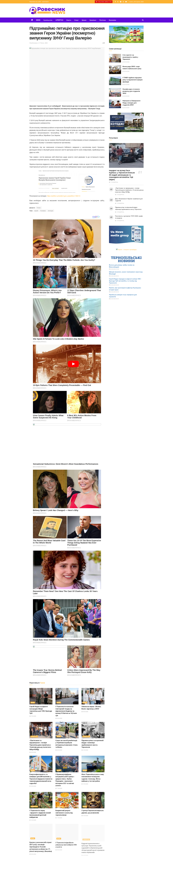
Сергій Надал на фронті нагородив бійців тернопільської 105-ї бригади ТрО (40, 709)
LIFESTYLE (59, 20)
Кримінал (93, 20)
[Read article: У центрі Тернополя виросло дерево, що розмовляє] (93, 800)
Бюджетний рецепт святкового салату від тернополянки (63, 812)
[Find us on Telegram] (120, 1)
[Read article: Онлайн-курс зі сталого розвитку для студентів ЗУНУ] (115, 92)
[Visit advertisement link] (126, 34)
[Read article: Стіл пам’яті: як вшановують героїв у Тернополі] (115, 58)
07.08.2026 (85, 815)
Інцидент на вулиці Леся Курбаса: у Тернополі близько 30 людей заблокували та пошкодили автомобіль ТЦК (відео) (122, 175)
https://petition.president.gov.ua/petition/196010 (63, 196)
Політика (102, 20)
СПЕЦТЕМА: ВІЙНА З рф (104, 2)
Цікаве (84, 20)
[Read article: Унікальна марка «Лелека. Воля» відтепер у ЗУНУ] (93, 696)
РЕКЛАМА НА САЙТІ (35, 2)
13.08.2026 (33, 820)
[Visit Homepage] (47, 10)
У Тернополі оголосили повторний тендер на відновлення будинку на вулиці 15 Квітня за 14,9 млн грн (66, 711)
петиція (50, 211)
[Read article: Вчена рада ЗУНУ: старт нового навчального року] (115, 69)
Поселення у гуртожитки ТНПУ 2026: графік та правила (129, 217)
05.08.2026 (59, 849)
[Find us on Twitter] (118, 1)
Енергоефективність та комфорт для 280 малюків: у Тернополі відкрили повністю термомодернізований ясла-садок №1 (40, 778)
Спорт (76, 20)
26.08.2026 (59, 718)
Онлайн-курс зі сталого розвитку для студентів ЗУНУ (131, 91)
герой (36, 211)
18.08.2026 (33, 786)
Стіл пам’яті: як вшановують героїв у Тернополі (130, 57)
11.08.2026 (59, 817)
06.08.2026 (33, 854)
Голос (39, 208)
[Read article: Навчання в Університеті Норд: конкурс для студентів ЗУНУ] (115, 104)
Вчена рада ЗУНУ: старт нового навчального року (132, 67)
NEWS (38, 20)
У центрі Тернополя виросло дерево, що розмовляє (92, 811)
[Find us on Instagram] (123, 1)
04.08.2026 (85, 854)
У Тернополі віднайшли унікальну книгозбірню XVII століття (65, 844)
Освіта (68, 20)
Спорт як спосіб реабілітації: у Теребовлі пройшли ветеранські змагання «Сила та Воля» (66, 743)
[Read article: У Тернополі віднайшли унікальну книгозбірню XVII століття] (66, 832)
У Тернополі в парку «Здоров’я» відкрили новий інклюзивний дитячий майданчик (40, 813)
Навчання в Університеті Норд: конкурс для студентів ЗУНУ (131, 103)
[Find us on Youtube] (126, 1)
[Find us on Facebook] (115, 1)
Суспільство (47, 20)
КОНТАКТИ (45, 2)
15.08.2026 (85, 784)
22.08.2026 (33, 752)
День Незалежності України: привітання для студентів (129, 200)
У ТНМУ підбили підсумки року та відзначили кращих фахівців (133, 79)
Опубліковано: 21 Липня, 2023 (38, 43)
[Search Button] (143, 20)
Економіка (112, 20)
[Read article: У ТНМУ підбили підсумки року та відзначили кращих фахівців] (115, 81)
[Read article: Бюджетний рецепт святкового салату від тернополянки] (66, 800)
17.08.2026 (59, 788)
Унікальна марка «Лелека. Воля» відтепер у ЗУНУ (91, 707)
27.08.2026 (33, 716)
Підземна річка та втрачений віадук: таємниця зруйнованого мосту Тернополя (92, 743)
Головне (43, 211)
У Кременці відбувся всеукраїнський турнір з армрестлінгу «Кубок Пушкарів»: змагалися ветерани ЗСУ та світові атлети (64, 780)
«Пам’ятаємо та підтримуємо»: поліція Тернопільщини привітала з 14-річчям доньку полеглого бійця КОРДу (40, 745)
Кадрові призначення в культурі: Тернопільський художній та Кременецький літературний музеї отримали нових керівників (92, 846)
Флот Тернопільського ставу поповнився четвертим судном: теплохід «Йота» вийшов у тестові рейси (92, 777)
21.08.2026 (85, 750)
